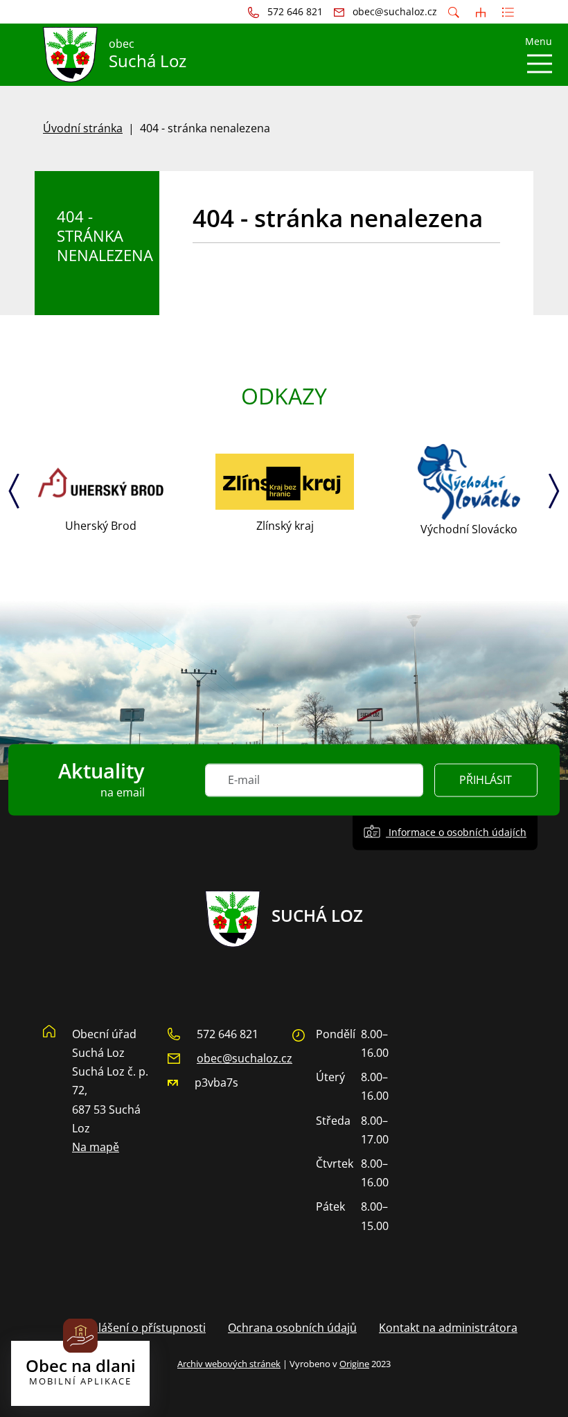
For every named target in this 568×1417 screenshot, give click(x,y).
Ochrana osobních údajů (292, 1327)
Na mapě (95, 1147)
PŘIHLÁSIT (485, 779)
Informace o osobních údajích (456, 832)
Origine (354, 1363)
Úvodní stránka (83, 128)
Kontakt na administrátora (448, 1327)
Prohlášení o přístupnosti (139, 1327)
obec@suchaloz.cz (244, 1058)
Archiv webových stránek (229, 1363)
